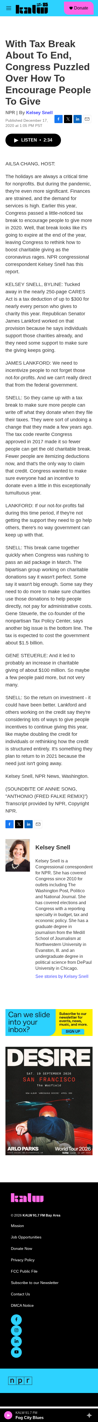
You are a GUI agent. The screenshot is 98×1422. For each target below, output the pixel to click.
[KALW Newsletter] (49, 1022)
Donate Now (21, 1249)
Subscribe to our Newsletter (35, 1283)
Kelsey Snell (39, 112)
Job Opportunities (26, 1237)
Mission (17, 1226)
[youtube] (16, 1352)
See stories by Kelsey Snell (61, 976)
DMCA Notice (22, 1306)
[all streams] (91, 1415)
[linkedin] (16, 1341)
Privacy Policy (23, 1260)
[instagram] (16, 1330)
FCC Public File (24, 1271)
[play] (8, 1415)
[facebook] (16, 1319)
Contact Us (20, 1294)
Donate (81, 8)
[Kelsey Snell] (17, 855)
